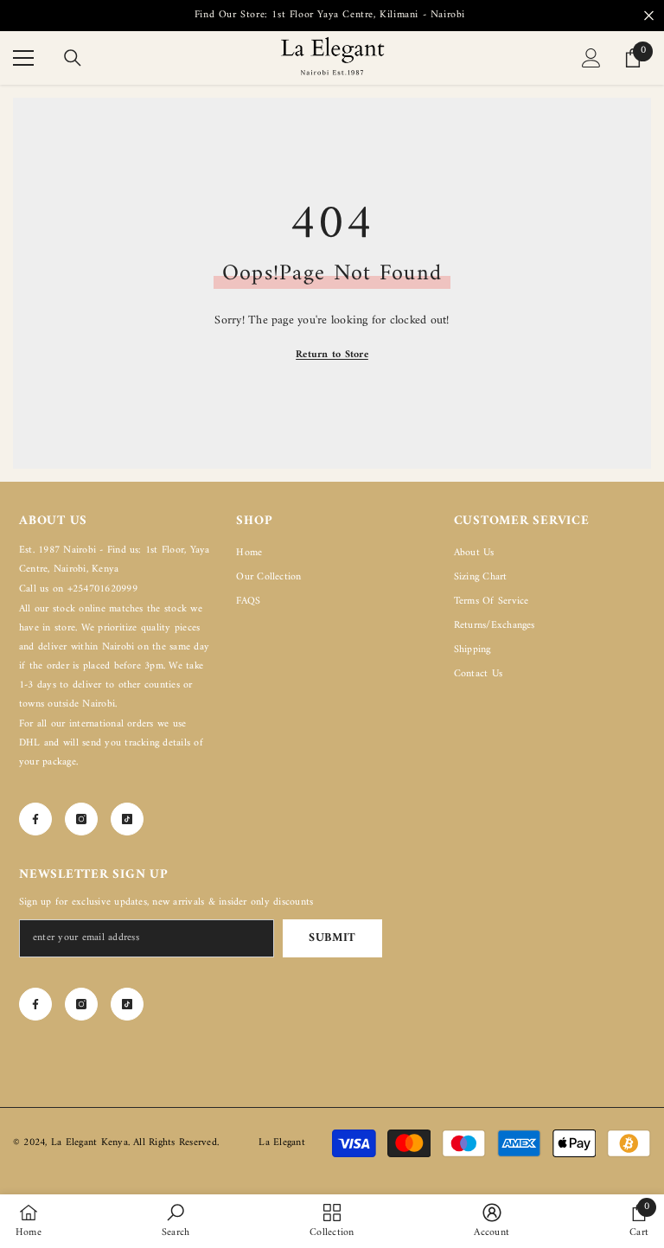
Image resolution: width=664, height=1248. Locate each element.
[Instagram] (81, 819)
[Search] (72, 58)
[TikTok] (127, 819)
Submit (332, 938)
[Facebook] (35, 819)
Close (648, 16)
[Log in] (591, 57)
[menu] (23, 58)
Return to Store (332, 355)
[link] (175, 1221)
